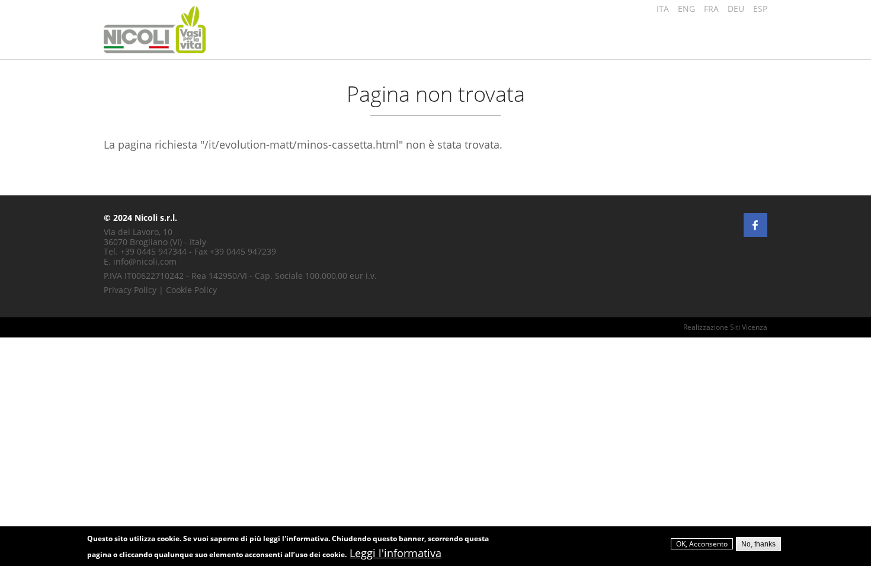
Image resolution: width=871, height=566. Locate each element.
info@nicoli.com (145, 261)
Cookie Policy (191, 289)
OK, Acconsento (702, 544)
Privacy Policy (130, 289)
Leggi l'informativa (395, 553)
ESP (760, 8)
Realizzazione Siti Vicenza (725, 327)
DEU (736, 8)
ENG (686, 8)
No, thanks (758, 544)
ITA (663, 8)
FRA (711, 8)
